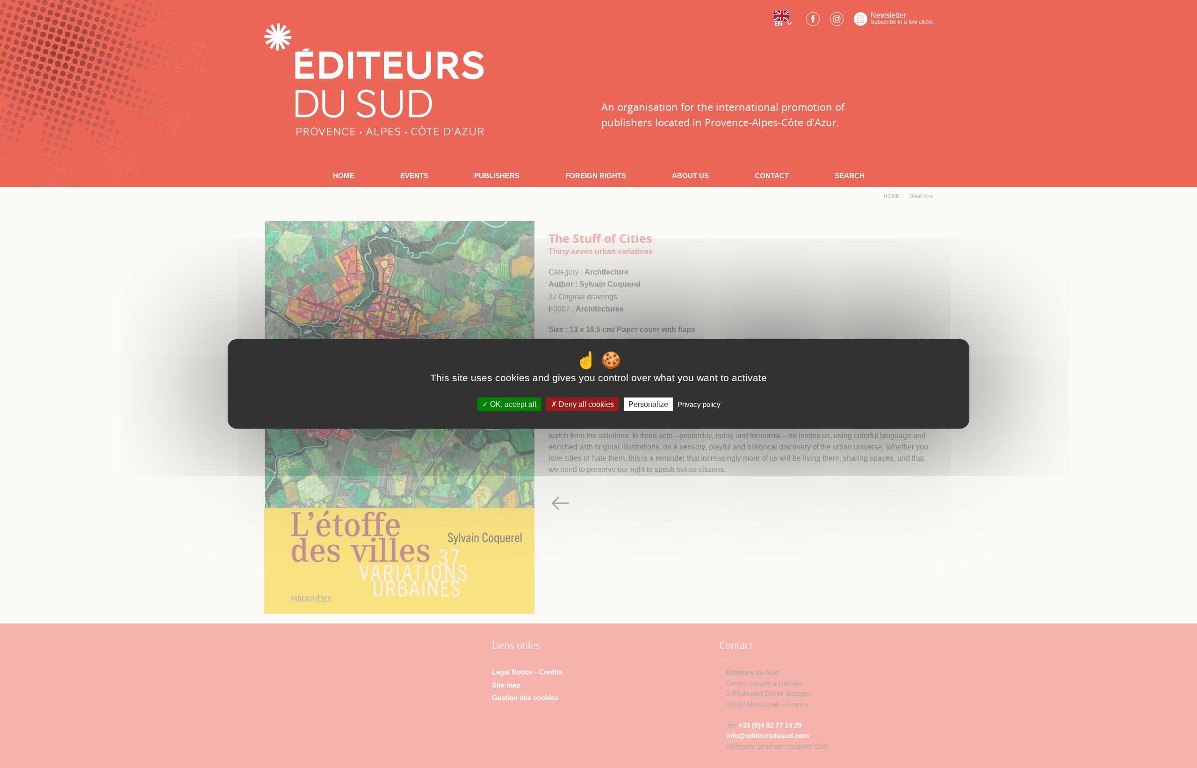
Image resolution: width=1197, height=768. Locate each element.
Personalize (648, 404)
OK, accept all (512, 404)
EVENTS (414, 176)
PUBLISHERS (496, 176)
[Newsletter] (860, 21)
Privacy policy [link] (699, 404)
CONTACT (772, 176)
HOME (343, 176)
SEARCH (850, 176)
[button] (785, 22)
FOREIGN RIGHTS (595, 176)
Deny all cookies (585, 404)
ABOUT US (690, 176)
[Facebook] (813, 21)
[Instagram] (837, 21)
